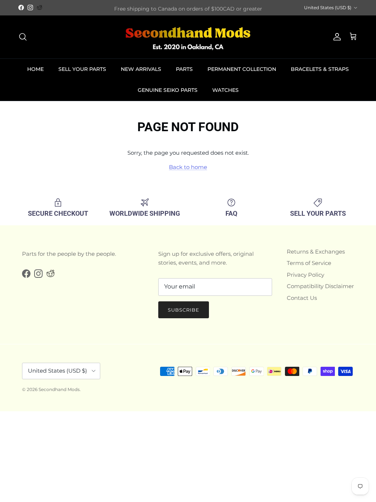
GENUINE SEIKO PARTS (168, 90)
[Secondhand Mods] (188, 37)
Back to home (188, 167)
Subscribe (183, 310)
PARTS (184, 69)
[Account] (335, 36)
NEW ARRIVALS (141, 69)
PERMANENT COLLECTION (241, 69)
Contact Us (302, 297)
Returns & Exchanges (316, 251)
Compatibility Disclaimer (320, 286)
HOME (35, 69)
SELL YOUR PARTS (82, 69)
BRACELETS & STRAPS (320, 69)
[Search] (22, 36)
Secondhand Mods (59, 389)
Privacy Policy (305, 274)
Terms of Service (309, 262)
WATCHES (225, 90)
